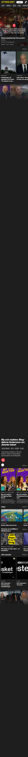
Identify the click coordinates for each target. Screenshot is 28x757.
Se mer (22, 32)
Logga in (19, 2)
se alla (24, 36)
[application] (14, 16)
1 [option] (2, 452)
